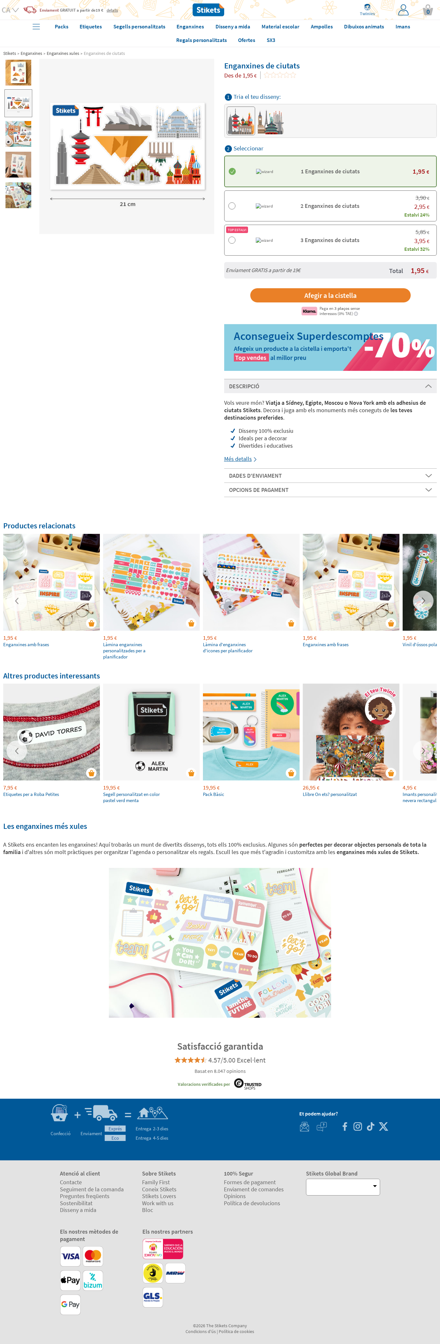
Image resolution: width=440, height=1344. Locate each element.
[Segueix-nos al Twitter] (383, 1127)
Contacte (71, 1182)
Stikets (9, 53)
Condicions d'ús (201, 1331)
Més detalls (238, 459)
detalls (112, 10)
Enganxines (31, 53)
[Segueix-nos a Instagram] (357, 1127)
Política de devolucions (252, 1203)
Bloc (147, 1210)
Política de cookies (236, 1331)
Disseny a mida (78, 1210)
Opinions (235, 1196)
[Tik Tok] (370, 1127)
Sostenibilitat (76, 1203)
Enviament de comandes (254, 1189)
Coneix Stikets (159, 1189)
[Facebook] (344, 1127)
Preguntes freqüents (85, 1196)
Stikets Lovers (159, 1196)
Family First (156, 1182)
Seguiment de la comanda (92, 1189)
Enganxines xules (63, 53)
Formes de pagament (250, 1182)
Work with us (158, 1203)
